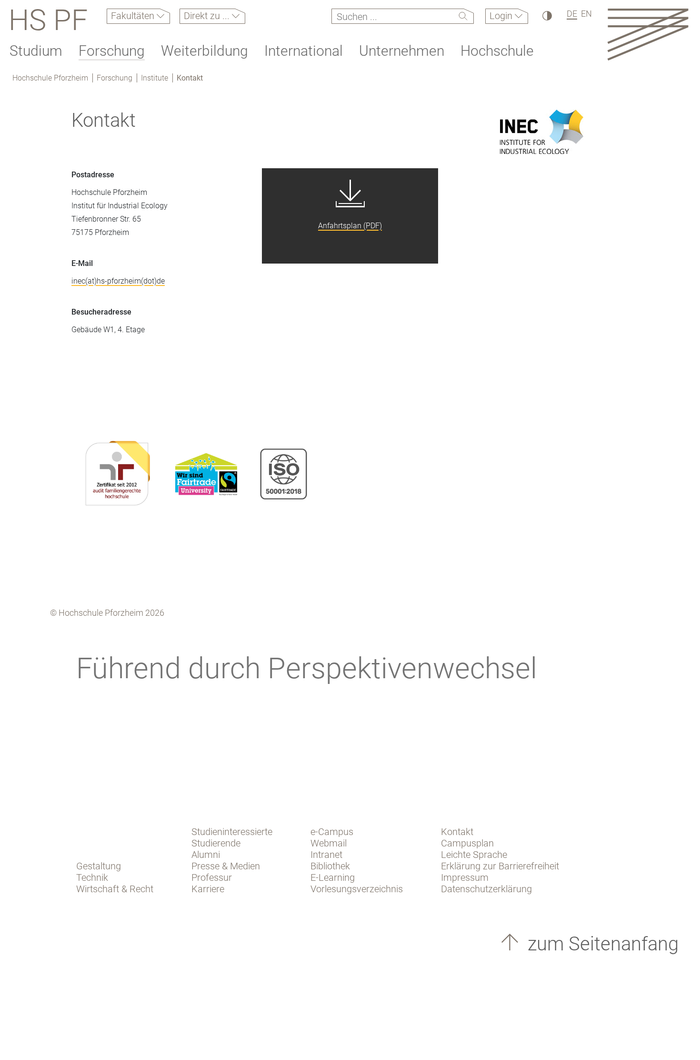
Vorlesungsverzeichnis (356, 889)
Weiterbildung (204, 50)
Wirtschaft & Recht (114, 889)
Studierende (215, 843)
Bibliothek (330, 866)
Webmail (328, 843)
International (303, 50)
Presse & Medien (225, 866)
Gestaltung (98, 866)
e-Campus (331, 831)
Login (502, 15)
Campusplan (467, 843)
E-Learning (332, 877)
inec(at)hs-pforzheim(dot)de (118, 280)
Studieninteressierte (231, 831)
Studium (36, 50)
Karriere (207, 889)
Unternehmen (401, 50)
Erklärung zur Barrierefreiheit (500, 866)
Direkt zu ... (208, 15)
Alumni (205, 854)
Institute (154, 77)
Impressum (465, 877)
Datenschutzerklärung (486, 889)
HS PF (48, 20)
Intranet (326, 854)
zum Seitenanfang (601, 944)
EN (586, 14)
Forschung (112, 50)
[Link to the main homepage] (648, 34)
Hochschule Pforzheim (50, 77)
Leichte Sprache (474, 854)
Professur (211, 877)
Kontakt (190, 77)
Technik (92, 877)
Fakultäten (134, 15)
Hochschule (497, 50)
